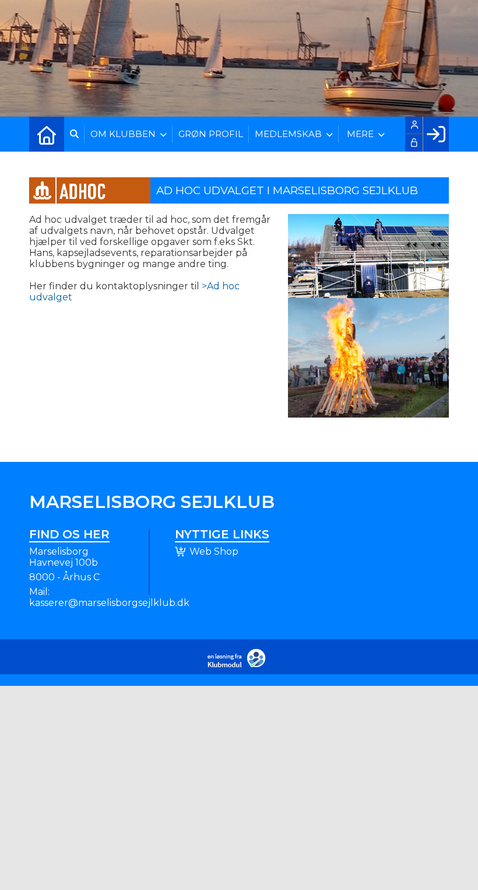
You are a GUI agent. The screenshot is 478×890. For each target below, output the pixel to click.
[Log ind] (436, 134)
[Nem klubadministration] (239, 665)
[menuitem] (46, 134)
